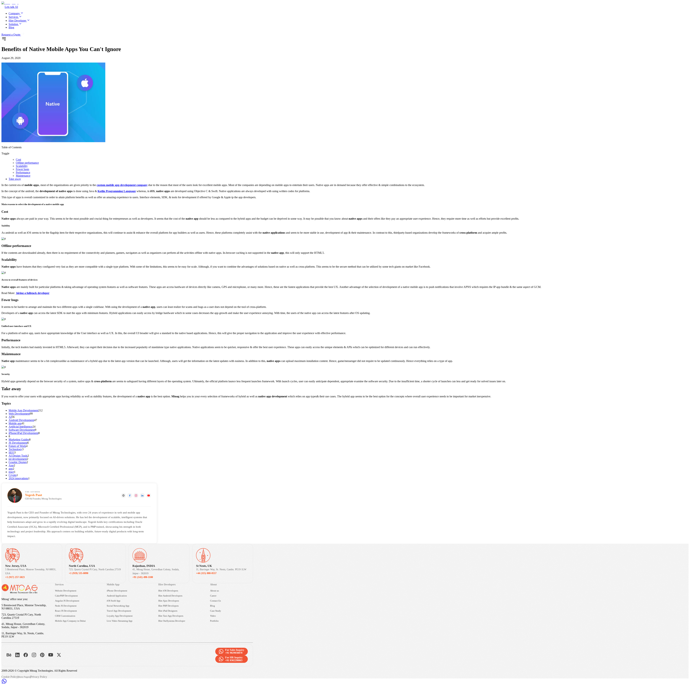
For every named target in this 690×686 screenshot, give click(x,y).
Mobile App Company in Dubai (70, 621)
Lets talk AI (11, 6)
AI (10, 416)
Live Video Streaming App (119, 621)
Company (14, 13)
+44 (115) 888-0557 (206, 573)
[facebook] (129, 495)
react (11, 471)
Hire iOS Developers (168, 590)
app (11, 468)
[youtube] (148, 495)
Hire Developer (17, 20)
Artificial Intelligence (21, 426)
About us (214, 590)
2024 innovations (18, 478)
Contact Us (215, 600)
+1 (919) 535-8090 (78, 573)
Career (213, 595)
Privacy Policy (39, 676)
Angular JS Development (67, 600)
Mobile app (15, 423)
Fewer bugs (22, 169)
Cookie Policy (9, 676)
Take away (15, 178)
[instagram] (136, 495)
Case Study (215, 610)
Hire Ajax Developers (168, 600)
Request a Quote (10, 34)
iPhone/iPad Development (23, 433)
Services (13, 17)
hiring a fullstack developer (32, 293)
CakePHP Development (66, 595)
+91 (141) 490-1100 (142, 577)
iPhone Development (117, 590)
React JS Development (66, 610)
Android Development (21, 420)
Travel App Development (119, 610)
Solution (13, 24)
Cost (18, 159)
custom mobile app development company (122, 185)
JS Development (18, 442)
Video (213, 615)
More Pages (24, 677)
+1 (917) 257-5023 (15, 577)
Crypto (13, 475)
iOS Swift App (113, 600)
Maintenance (23, 175)
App (11, 465)
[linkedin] (142, 495)
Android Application (117, 595)
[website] (123, 495)
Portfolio (214, 621)
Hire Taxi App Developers (170, 615)
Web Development (19, 413)
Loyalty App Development (120, 615)
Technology (15, 449)
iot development (18, 458)
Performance (23, 172)
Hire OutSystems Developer (171, 621)
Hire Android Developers (170, 595)
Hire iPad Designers (167, 610)
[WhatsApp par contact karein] (4, 682)
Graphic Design (18, 462)
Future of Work (17, 446)
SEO (11, 452)
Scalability (22, 166)
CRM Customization (65, 615)
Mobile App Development (23, 410)
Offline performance (27, 162)
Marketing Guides (19, 439)
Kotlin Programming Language (117, 191)
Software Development (22, 429)
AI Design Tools (18, 455)
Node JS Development (66, 605)
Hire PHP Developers (168, 605)
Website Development (65, 590)
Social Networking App (118, 605)
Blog (11, 27)
